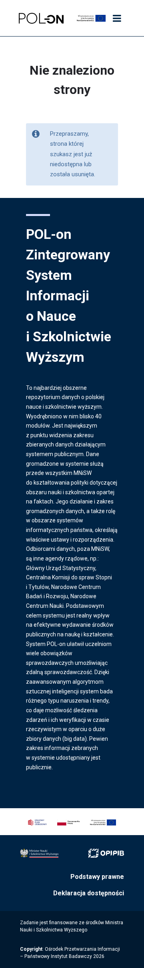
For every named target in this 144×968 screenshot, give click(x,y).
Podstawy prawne (97, 876)
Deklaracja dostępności (88, 893)
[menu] (117, 19)
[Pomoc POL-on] (41, 18)
